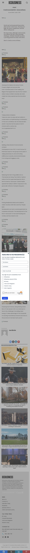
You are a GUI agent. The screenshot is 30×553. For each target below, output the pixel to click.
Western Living (7, 286)
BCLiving (6, 281)
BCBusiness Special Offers (10, 279)
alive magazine (8, 288)
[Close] (28, 253)
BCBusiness (7, 277)
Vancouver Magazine (9, 283)
